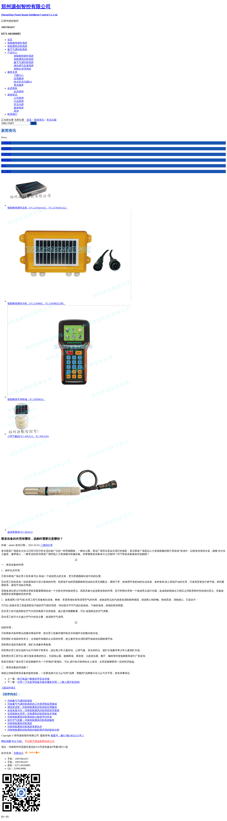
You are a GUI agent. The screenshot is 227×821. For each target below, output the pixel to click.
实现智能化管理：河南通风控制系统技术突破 (32, 713)
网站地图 (6, 741)
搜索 (34, 123)
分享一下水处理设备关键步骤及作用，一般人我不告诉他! (48, 682)
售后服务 (18, 85)
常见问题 (18, 104)
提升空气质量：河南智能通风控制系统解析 (30, 720)
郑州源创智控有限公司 (26, 6)
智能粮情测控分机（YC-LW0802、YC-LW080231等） (36, 303)
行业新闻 (18, 101)
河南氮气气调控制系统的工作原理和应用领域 (32, 704)
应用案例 (18, 78)
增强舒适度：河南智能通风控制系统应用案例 (32, 707)
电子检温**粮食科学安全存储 (33, 678)
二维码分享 (46, 545)
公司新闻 (18, 98)
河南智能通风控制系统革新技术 (24, 726)
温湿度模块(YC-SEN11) (20, 532)
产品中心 (12, 52)
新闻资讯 (12, 94)
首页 (9, 39)
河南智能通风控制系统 (19, 723)
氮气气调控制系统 (17, 49)
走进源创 (12, 88)
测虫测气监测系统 (23, 65)
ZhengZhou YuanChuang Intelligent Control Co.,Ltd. (29, 14)
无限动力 (18, 753)
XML (20, 741)
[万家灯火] (32, 753)
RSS (14, 741)
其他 (16, 111)
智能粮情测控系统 (17, 43)
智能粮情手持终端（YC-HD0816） (26, 399)
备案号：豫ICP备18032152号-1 (67, 735)
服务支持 (12, 72)
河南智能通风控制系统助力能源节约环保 (29, 717)
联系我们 (12, 114)
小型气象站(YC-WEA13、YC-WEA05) (28, 436)
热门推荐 (6, 171)
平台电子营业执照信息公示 (39, 741)
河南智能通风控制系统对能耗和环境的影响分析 (33, 730)
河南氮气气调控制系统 (19, 700)
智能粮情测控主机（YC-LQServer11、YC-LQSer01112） (37, 207)
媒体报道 (18, 107)
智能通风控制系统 (17, 46)
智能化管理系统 (22, 69)
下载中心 (18, 75)
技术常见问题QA (23, 81)
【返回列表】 (8, 687)
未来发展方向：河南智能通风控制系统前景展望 (33, 710)
